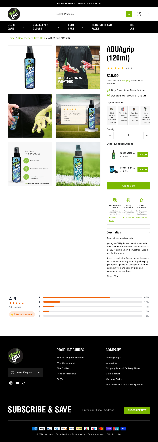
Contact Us (111, 363)
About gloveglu (113, 357)
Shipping (126, 81)
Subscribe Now (137, 410)
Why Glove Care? (66, 363)
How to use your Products (70, 357)
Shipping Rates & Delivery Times (123, 368)
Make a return (113, 373)
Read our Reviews (66, 373)
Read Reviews (141, 218)
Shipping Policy (112, 219)
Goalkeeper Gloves (40, 27)
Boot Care (71, 27)
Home (11, 38)
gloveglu (49, 434)
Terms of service (96, 434)
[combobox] (92, 14)
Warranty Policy (114, 379)
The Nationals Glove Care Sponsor (124, 384)
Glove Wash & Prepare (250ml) (128, 153)
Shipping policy (114, 434)
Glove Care (11, 27)
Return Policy (128, 218)
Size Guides (63, 368)
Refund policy (62, 434)
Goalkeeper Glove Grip (31, 38)
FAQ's (60, 379)
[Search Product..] (129, 14)
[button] (147, 14)
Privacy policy (78, 434)
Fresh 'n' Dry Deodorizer (128, 168)
